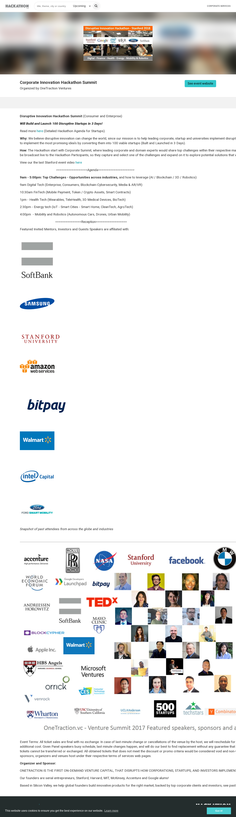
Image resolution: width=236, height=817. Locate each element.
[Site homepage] (17, 6)
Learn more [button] (111, 810)
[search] (96, 6)
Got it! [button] (219, 810)
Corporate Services (218, 6)
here (40, 131)
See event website (200, 83)
